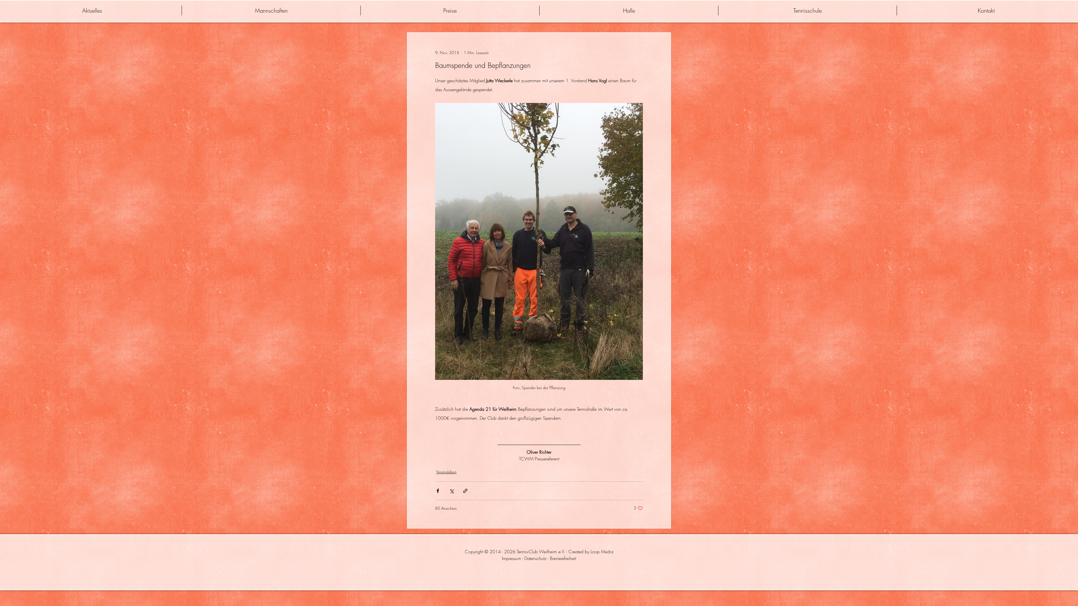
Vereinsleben (446, 471)
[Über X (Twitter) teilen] (451, 490)
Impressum (511, 558)
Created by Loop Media (590, 551)
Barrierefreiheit (563, 558)
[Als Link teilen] (465, 490)
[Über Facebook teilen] (437, 490)
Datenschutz (535, 558)
